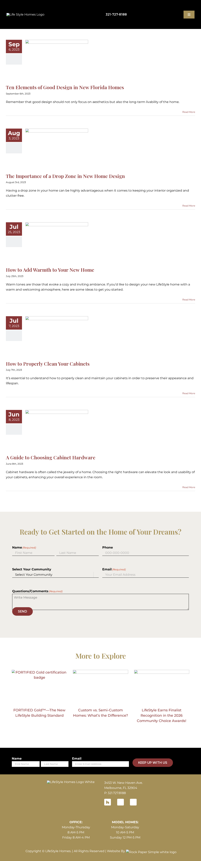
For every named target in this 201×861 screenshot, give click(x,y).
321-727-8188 (116, 14)
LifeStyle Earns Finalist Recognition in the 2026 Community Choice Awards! (161, 715)
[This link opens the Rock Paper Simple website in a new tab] (150, 851)
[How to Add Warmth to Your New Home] (56, 242)
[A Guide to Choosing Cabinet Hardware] (56, 430)
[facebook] (120, 802)
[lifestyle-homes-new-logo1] (71, 782)
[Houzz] (107, 802)
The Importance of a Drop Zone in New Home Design (65, 176)
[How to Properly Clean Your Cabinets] (56, 336)
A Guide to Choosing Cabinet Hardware (50, 457)
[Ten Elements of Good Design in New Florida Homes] (56, 60)
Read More (188, 111)
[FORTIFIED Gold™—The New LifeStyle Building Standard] (39, 687)
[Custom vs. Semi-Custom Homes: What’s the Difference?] (100, 687)
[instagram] (133, 802)
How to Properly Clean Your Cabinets (48, 363)
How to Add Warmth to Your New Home (50, 269)
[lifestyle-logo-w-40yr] (25, 14)
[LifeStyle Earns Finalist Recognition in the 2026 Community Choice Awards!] (161, 687)
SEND (22, 611)
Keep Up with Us (152, 763)
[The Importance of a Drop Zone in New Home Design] (56, 148)
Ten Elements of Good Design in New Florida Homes (65, 87)
